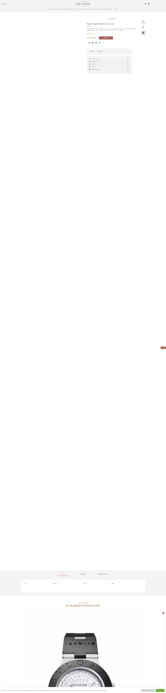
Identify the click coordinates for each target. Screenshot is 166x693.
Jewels (80, 9)
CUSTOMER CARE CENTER (103, 9)
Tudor (65, 9)
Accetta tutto (160, 690)
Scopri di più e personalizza (148, 690)
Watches (76, 9)
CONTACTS (115, 9)
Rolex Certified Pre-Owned (57, 9)
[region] (83, 690)
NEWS (90, 9)
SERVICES (110, 9)
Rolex (50, 9)
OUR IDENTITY (94, 9)
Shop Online (70, 9)
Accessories (85, 9)
